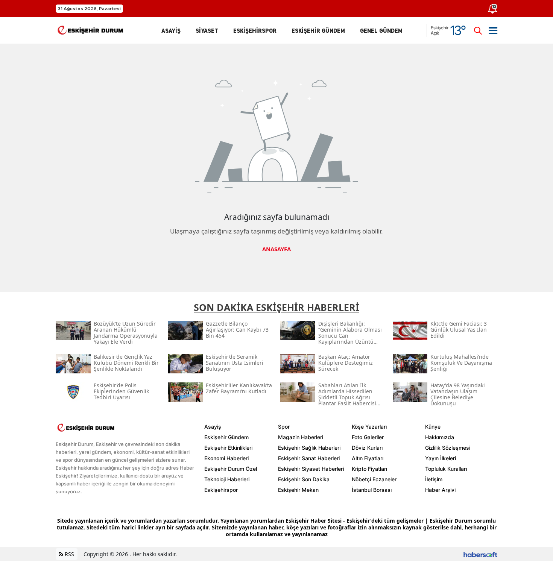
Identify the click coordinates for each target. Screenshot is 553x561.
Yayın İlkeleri (440, 458)
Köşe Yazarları (369, 426)
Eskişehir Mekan (298, 490)
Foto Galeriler (368, 437)
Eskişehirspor (221, 490)
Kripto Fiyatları (369, 468)
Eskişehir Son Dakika (304, 479)
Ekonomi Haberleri (226, 458)
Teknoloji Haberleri (226, 479)
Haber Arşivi (440, 490)
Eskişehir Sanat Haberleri (309, 458)
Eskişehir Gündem (226, 437)
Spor (284, 426)
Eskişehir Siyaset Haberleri (311, 468)
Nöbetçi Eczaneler (374, 479)
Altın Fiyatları (367, 458)
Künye (433, 426)
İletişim (433, 479)
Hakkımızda (439, 437)
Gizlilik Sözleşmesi (447, 447)
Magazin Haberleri (300, 437)
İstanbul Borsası (372, 490)
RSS (68, 554)
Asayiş (212, 426)
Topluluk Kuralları (446, 468)
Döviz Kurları (367, 447)
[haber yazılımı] (480, 554)
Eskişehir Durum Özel (230, 468)
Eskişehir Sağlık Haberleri (309, 447)
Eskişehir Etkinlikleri (228, 447)
